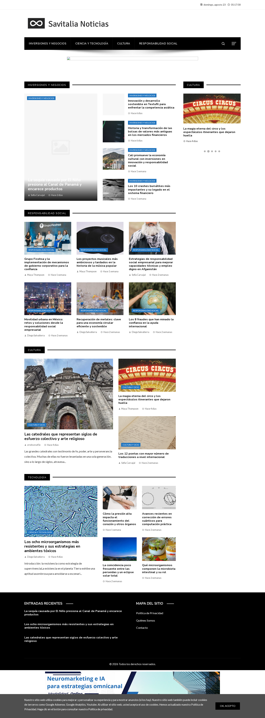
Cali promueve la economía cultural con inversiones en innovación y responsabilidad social (148, 160)
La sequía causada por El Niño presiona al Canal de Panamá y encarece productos (73, 613)
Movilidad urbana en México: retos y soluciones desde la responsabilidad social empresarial (43, 324)
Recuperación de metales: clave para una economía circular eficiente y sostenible (99, 322)
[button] (205, 151)
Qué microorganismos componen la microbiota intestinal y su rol (158, 568)
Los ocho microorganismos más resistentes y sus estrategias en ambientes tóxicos (52, 546)
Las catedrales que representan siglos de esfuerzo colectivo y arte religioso (60, 436)
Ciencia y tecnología (40, 532)
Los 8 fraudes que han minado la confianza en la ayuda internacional (151, 322)
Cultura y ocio (36, 425)
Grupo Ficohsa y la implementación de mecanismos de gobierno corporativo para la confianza (46, 264)
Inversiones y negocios (41, 98)
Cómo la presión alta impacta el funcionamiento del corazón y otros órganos (119, 519)
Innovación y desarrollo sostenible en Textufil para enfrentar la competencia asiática (151, 104)
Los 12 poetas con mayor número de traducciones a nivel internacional (143, 455)
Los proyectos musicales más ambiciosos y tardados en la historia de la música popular (97, 262)
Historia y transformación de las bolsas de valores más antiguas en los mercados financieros (150, 131)
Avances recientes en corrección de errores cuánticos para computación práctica (157, 519)
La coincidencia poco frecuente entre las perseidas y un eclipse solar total (118, 570)
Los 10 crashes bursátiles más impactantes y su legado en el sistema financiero (149, 189)
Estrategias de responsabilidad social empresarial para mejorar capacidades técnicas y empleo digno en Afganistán (151, 264)
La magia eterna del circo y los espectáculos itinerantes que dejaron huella (144, 399)
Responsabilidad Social (41, 250)
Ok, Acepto (227, 705)
